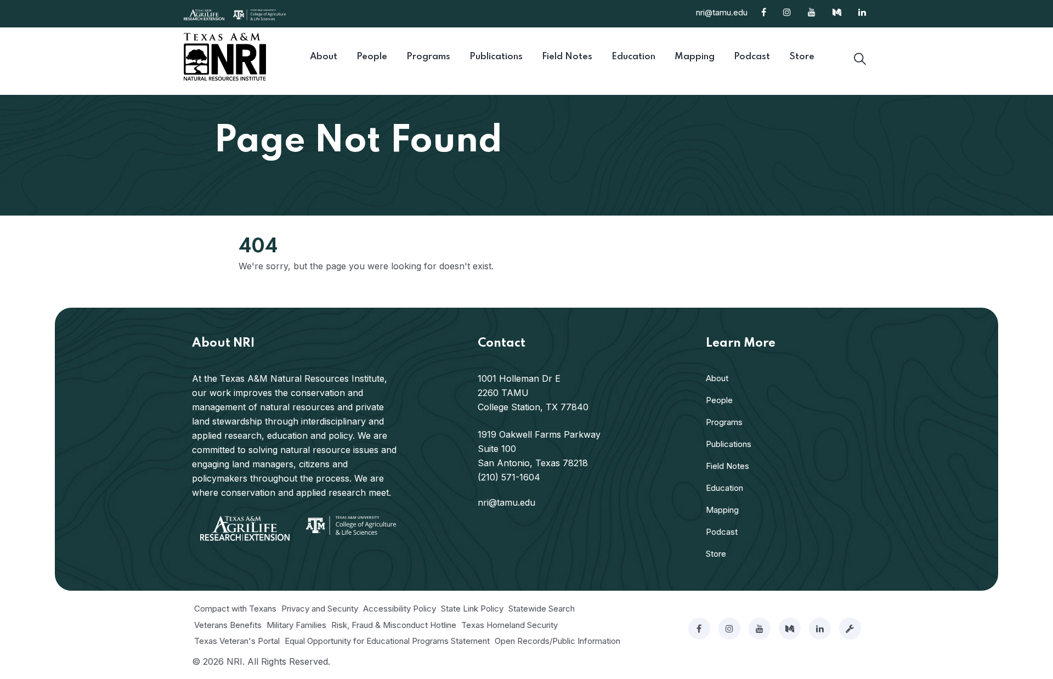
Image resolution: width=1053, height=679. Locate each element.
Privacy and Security (319, 608)
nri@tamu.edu (722, 12)
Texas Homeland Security (509, 625)
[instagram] (729, 629)
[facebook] (699, 629)
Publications (728, 444)
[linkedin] (820, 629)
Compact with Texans (235, 608)
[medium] (790, 629)
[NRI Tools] (850, 629)
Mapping (722, 510)
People (719, 400)
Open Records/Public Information (557, 641)
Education (724, 488)
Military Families (296, 625)
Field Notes (727, 466)
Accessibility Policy (399, 608)
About (717, 378)
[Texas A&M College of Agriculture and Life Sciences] (259, 13)
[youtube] (760, 629)
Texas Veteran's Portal (237, 641)
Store (716, 553)
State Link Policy (472, 608)
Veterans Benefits (228, 625)
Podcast (722, 532)
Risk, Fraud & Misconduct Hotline (393, 625)
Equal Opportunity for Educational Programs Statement (387, 641)
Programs (724, 422)
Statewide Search (541, 608)
